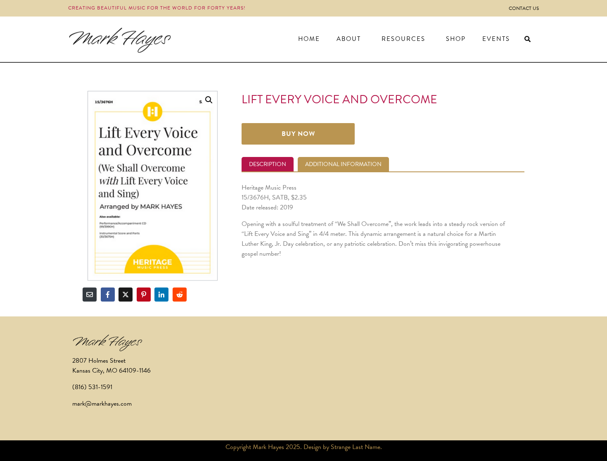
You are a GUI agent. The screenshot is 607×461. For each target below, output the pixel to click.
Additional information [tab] (343, 164)
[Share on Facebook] (108, 295)
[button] (209, 100)
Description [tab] (267, 164)
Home (309, 38)
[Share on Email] (90, 295)
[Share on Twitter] (126, 295)
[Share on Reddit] (180, 295)
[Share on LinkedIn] (161, 295)
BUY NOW (298, 134)
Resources (403, 38)
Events (496, 38)
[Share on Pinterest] (144, 295)
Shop (456, 38)
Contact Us (524, 8)
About (349, 38)
